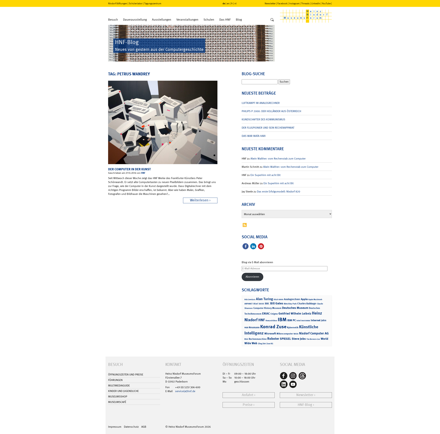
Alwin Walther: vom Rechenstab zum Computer (278, 158)
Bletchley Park (290, 303)
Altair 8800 (278, 299)
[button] (246, 246)
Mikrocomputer (285, 333)
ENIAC (266, 313)
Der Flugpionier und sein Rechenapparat (268, 127)
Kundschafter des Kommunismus (263, 119)
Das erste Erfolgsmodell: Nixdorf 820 (278, 191)
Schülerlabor (135, 3)
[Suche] (272, 20)
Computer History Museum (267, 308)
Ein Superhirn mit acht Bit (265, 175)
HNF (143, 172)
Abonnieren (252, 276)
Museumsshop (117, 396)
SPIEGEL (285, 339)
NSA (246, 339)
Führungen (115, 380)
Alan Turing (264, 299)
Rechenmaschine (258, 338)
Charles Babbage (306, 303)
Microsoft (270, 333)
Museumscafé (117, 402)
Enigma (274, 313)
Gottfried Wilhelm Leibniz (294, 313)
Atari (255, 303)
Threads (305, 3)
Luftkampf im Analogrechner (261, 103)
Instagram (294, 3)
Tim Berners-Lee (313, 339)
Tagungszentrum (152, 3)
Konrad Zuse (273, 326)
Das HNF (225, 20)
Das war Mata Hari (254, 136)
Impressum (114, 427)
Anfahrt (247, 395)
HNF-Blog (305, 404)
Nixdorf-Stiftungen (117, 3)
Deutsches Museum (295, 308)
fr (232, 3)
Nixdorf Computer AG (314, 333)
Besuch (113, 20)
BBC (267, 303)
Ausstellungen (161, 20)
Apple (304, 299)
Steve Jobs (299, 339)
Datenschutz (131, 427)
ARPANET (248, 303)
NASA (296, 334)
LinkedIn (315, 3)
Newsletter (270, 3)
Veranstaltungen (187, 20)
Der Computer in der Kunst (129, 169)
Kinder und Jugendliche (123, 391)
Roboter (273, 338)
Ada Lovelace (249, 299)
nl (235, 3)
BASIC (261, 303)
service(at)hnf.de (185, 391)
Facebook (282, 3)
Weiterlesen (199, 200)
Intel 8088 (305, 320)
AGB (143, 427)
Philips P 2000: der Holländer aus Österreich (271, 111)
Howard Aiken (271, 320)
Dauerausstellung (135, 20)
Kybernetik (292, 327)
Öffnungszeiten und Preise (125, 374)
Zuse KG (269, 343)
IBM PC (291, 320)
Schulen (209, 20)
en (228, 3)
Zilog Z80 (262, 343)
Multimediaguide (119, 385)
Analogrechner (292, 299)
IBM (282, 319)
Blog (239, 20)
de (224, 3)
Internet (316, 320)
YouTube (326, 3)
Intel (298, 320)
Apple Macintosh (315, 299)
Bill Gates (276, 303)
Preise (247, 404)
